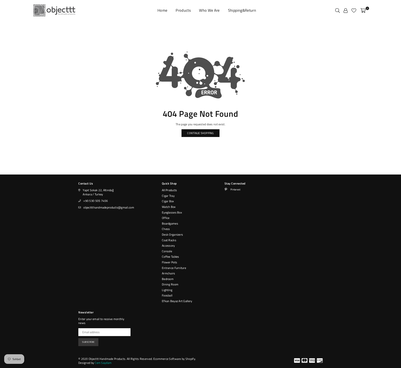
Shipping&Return (242, 10)
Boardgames (170, 223)
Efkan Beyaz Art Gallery (177, 301)
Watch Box (169, 207)
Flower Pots (169, 262)
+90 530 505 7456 (95, 200)
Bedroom (168, 279)
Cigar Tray (168, 195)
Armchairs (168, 273)
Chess (166, 229)
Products (183, 10)
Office (166, 218)
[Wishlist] (353, 10)
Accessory (168, 245)
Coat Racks (169, 240)
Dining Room (170, 284)
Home (162, 10)
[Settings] (345, 10)
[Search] (337, 10)
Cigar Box (168, 201)
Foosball (167, 295)
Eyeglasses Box (172, 212)
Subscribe (88, 342)
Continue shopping (200, 133)
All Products (169, 190)
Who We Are (209, 10)
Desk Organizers (172, 234)
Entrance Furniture (174, 268)
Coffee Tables (170, 256)
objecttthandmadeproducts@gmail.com (108, 207)
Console (167, 251)
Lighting (167, 290)
